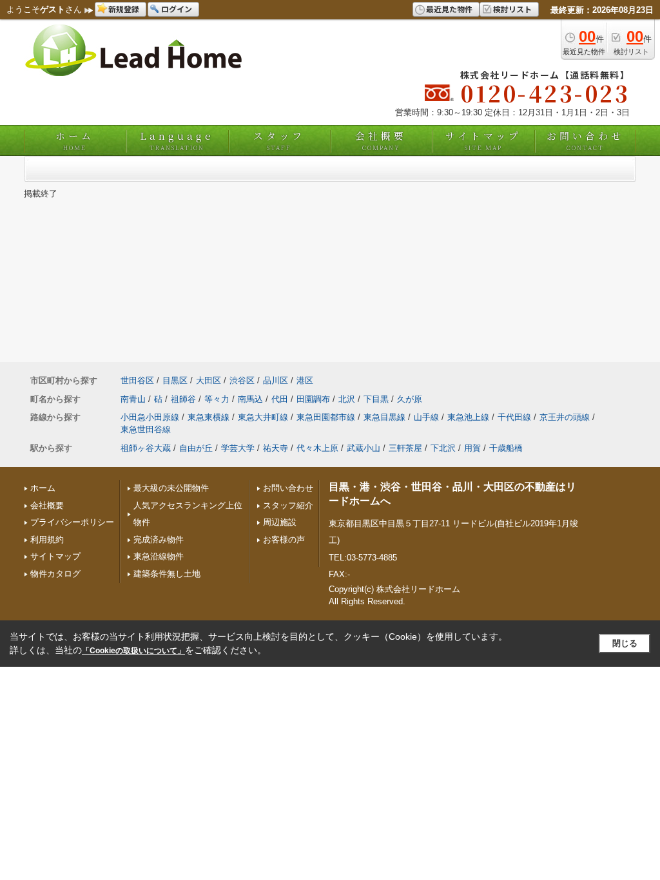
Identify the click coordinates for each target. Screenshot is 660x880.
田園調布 (313, 399)
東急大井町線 (263, 417)
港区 (304, 380)
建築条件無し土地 (166, 574)
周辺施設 (279, 522)
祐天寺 (275, 448)
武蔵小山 (363, 448)
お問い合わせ (585, 140)
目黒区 (175, 380)
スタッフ (279, 140)
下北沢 (443, 448)
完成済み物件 (158, 539)
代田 (279, 399)
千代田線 (514, 417)
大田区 (208, 380)
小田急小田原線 (150, 417)
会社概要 (381, 140)
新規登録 (123, 8)
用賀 (472, 448)
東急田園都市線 (325, 417)
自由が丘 (196, 448)
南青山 (133, 399)
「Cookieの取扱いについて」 (133, 650)
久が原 (409, 399)
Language (177, 140)
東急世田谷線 (146, 429)
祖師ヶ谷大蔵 (146, 448)
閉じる (624, 643)
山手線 (426, 417)
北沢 (346, 399)
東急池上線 (468, 417)
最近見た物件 (449, 8)
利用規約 (47, 539)
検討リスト (512, 8)
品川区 (275, 380)
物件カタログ (55, 574)
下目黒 (376, 399)
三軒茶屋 (405, 448)
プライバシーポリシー (72, 522)
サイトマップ (483, 140)
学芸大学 (238, 448)
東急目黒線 (384, 417)
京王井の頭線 (564, 417)
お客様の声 (284, 539)
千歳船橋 (506, 448)
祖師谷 (183, 399)
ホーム (74, 140)
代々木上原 (317, 448)
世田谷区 (137, 380)
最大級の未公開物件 (171, 488)
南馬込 (250, 399)
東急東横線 (208, 417)
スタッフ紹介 (288, 505)
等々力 (216, 399)
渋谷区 (242, 380)
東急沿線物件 (158, 556)
